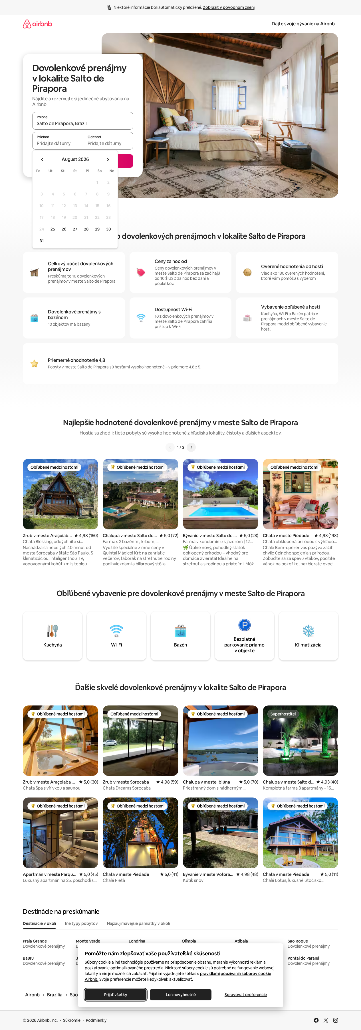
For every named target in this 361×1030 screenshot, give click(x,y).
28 (86, 229)
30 (108, 229)
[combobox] (83, 123)
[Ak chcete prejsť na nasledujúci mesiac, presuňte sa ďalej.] (108, 159)
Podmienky (96, 1020)
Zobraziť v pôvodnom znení (229, 7)
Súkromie (71, 1020)
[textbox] (57, 143)
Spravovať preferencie (246, 994)
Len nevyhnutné (180, 994)
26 (64, 229)
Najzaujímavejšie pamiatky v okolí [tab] (138, 923)
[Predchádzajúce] (170, 447)
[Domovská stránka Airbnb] (37, 24)
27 (75, 229)
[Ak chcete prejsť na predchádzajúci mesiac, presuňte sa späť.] (42, 159)
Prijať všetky (115, 994)
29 (97, 229)
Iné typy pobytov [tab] (81, 923)
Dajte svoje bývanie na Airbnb (303, 24)
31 (42, 240)
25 (53, 229)
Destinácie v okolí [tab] (39, 923)
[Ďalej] (191, 447)
